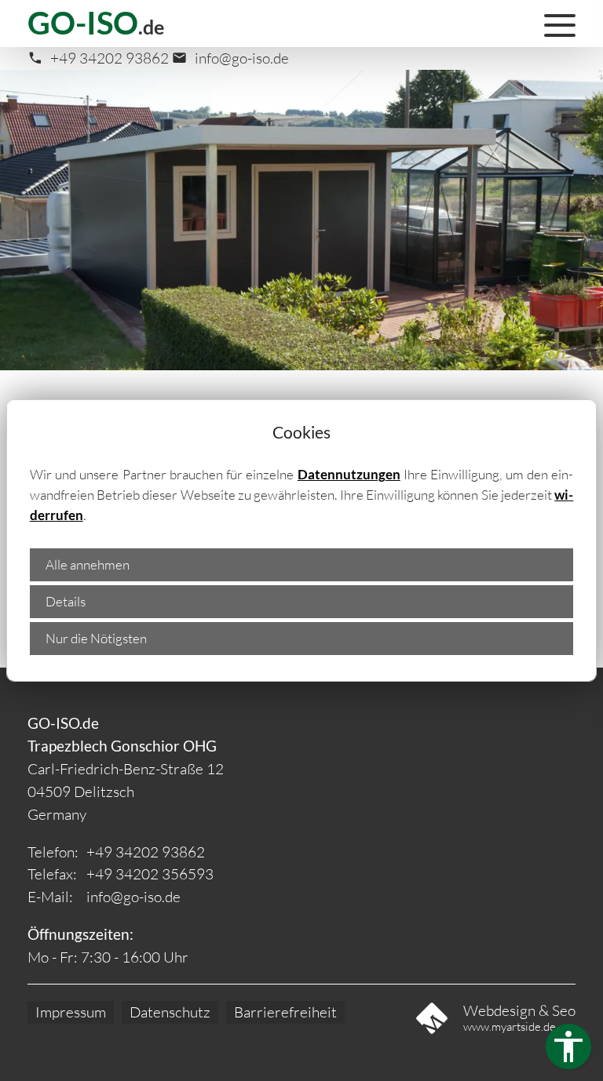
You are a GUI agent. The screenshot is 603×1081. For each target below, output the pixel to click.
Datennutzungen (349, 474)
